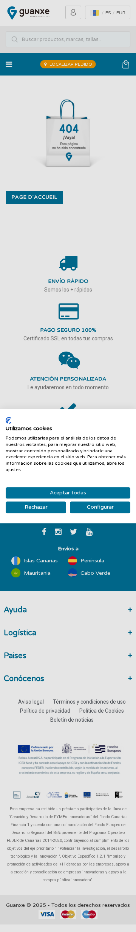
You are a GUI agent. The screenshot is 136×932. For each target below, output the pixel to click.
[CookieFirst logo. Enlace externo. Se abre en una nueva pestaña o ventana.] (8, 420)
